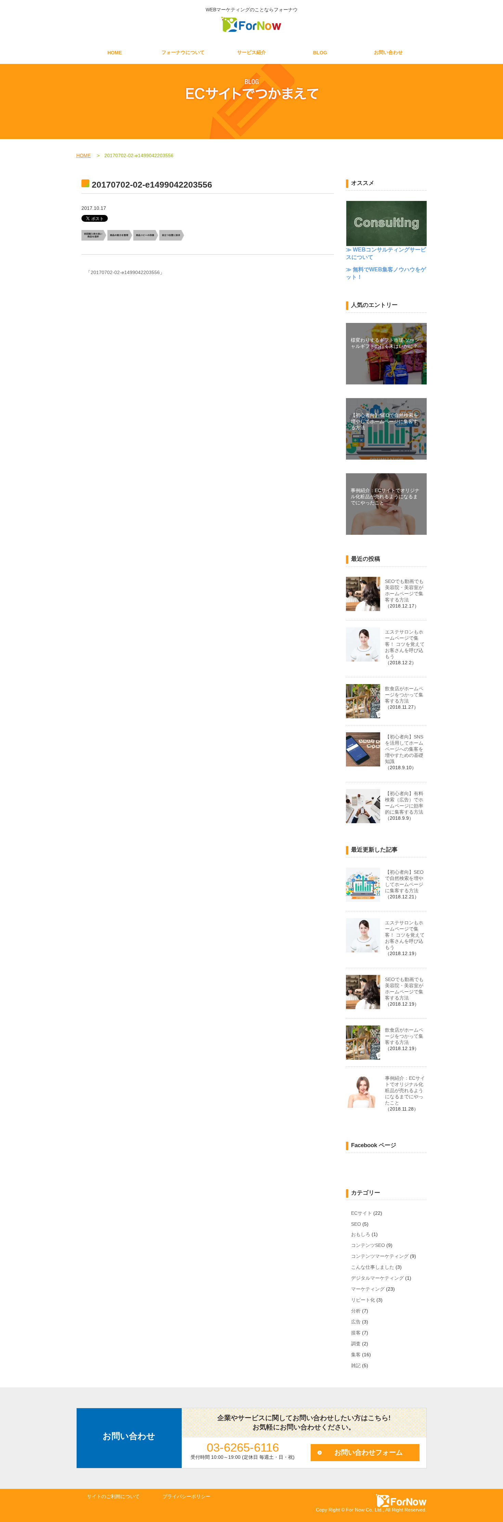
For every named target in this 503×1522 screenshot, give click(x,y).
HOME (114, 52)
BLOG (320, 52)
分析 (356, 1311)
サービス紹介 (251, 52)
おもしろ (360, 1234)
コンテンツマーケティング (380, 1256)
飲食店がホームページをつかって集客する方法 (404, 695)
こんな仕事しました (372, 1267)
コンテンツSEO (368, 1245)
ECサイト (361, 1213)
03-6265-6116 (243, 1447)
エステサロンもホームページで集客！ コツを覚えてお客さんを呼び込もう (405, 644)
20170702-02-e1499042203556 (125, 272)
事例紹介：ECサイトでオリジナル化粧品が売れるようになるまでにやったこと (405, 1090)
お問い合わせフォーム (368, 1452)
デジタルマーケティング (377, 1278)
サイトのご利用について (113, 1496)
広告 (356, 1321)
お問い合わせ (388, 52)
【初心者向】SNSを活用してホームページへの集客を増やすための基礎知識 (404, 749)
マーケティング (368, 1289)
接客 (356, 1332)
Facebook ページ (373, 1145)
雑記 (356, 1365)
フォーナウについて (183, 52)
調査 (356, 1343)
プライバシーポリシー (186, 1496)
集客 (356, 1354)
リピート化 (363, 1300)
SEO (356, 1224)
